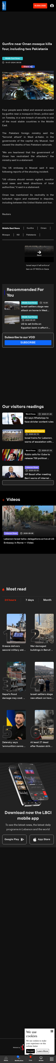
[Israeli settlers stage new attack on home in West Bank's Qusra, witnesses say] (42, 681)
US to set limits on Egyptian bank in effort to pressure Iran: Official (35, 326)
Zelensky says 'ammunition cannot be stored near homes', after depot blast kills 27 (13, 744)
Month (47, 600)
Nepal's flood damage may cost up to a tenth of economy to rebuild (14, 696)
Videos (13, 500)
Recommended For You (25, 293)
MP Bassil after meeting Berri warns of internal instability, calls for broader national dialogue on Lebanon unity (39, 476)
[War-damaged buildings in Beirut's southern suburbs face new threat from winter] (42, 633)
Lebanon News (32, 467)
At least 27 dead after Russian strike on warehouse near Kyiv (41, 744)
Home (6, 1060)
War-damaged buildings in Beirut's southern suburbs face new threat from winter (42, 648)
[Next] (52, 525)
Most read (16, 589)
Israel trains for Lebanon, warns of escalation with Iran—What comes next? (38, 440)
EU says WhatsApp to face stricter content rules (39, 420)
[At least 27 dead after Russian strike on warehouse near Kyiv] (42, 729)
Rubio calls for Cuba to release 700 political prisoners (37, 456)
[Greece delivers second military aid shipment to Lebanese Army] (14, 633)
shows (41, 1060)
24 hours (10, 600)
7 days (30, 600)
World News (31, 414)
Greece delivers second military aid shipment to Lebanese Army (12, 648)
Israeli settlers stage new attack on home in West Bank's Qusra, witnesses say (35, 309)
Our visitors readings (23, 407)
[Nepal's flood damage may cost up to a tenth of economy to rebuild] (14, 681)
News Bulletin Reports (35, 431)
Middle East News (29, 303)
